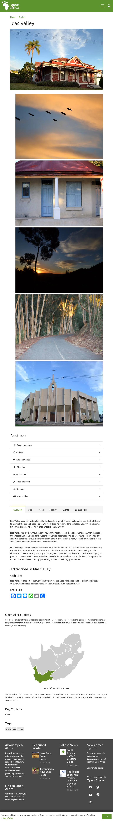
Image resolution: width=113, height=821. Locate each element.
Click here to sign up (95, 768)
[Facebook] (90, 787)
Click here (9, 794)
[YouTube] (90, 794)
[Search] (109, 6)
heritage (21, 729)
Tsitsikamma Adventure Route (47, 772)
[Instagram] (90, 802)
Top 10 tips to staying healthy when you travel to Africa (73, 779)
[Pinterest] (98, 794)
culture (8, 729)
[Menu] (102, 6)
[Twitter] (98, 787)
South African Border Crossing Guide (72, 756)
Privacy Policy (7, 818)
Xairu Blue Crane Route (45, 756)
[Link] (10, 6)
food (14, 729)
